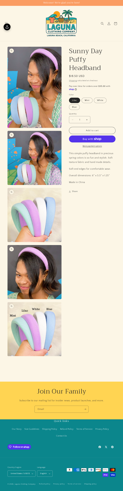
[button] (102, 23)
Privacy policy (59, 484)
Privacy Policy (102, 429)
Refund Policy (67, 429)
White (100, 100)
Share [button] (75, 191)
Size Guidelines (31, 429)
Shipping (73, 81)
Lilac (74, 100)
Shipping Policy (49, 429)
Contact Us (61, 436)
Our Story (16, 429)
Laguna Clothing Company (25, 484)
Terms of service (74, 484)
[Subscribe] (85, 409)
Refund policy (44, 484)
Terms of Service (84, 429)
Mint (87, 100)
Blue (74, 107)
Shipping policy (90, 484)
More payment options (92, 146)
